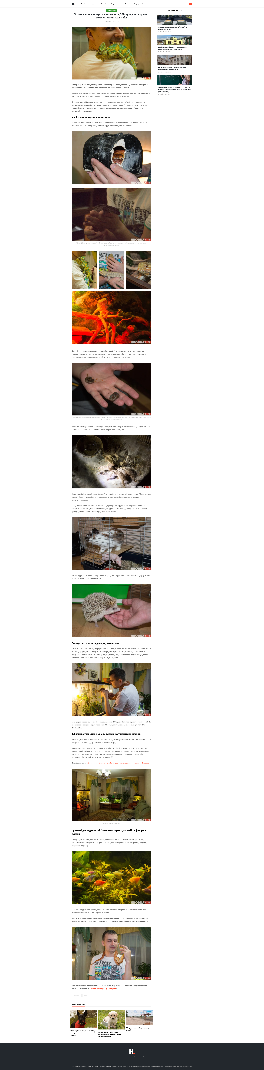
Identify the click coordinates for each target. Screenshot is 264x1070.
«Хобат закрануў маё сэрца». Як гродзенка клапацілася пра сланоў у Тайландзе (118, 763)
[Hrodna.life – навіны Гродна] (73, 4)
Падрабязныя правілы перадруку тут (180, 1066)
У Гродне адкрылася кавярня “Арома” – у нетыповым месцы (172, 28)
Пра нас (128, 4)
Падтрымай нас (140, 4)
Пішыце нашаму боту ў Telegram (103, 988)
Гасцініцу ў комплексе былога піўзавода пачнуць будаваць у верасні (172, 68)
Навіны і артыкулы (88, 4)
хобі (85, 995)
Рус (190, 4)
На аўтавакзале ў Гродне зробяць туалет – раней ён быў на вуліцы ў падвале (173, 48)
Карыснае (115, 4)
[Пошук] (184, 4)
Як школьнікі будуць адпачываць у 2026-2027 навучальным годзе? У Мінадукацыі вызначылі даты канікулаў (174, 90)
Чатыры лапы (111, 10)
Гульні (103, 4)
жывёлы (77, 995)
